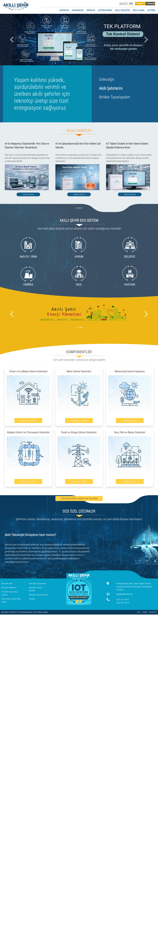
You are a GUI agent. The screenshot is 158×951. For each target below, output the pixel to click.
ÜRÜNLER (90, 10)
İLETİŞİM (151, 10)
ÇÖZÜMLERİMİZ (105, 10)
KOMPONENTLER (79, 352)
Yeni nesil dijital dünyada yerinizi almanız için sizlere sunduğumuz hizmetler (79, 228)
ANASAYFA (64, 10)
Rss (138, 612)
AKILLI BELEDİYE (122, 10)
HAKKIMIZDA (78, 10)
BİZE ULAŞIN (138, 10)
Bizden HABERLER (79, 130)
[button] (12, 39)
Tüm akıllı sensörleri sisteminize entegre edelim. (79, 359)
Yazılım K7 (153, 612)
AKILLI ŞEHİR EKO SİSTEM (79, 220)
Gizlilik (144, 612)
